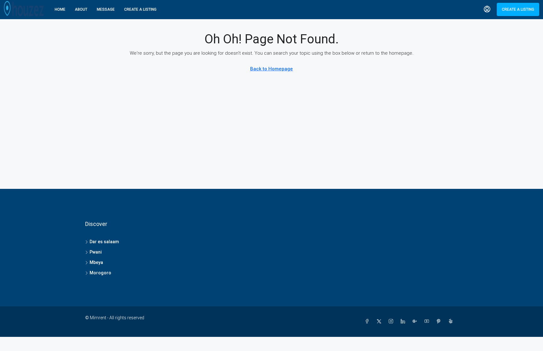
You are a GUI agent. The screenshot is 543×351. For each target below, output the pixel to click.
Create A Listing (140, 9)
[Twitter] (380, 321)
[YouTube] (428, 321)
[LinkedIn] (404, 321)
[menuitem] (487, 9)
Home (60, 9)
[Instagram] (392, 321)
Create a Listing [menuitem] (518, 9)
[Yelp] (451, 321)
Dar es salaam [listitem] (104, 241)
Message (106, 9)
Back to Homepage (271, 69)
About (81, 9)
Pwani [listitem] (96, 252)
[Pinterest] (439, 321)
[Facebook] (368, 321)
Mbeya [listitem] (96, 262)
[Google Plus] (416, 321)
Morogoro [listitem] (100, 272)
